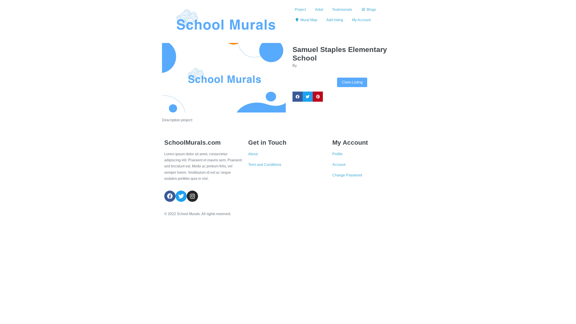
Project (300, 9)
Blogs (371, 9)
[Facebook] (170, 196)
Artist (319, 9)
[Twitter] (181, 196)
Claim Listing (352, 82)
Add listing (334, 20)
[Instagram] (192, 196)
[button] (171, 77)
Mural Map (308, 20)
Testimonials (342, 9)
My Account (361, 20)
